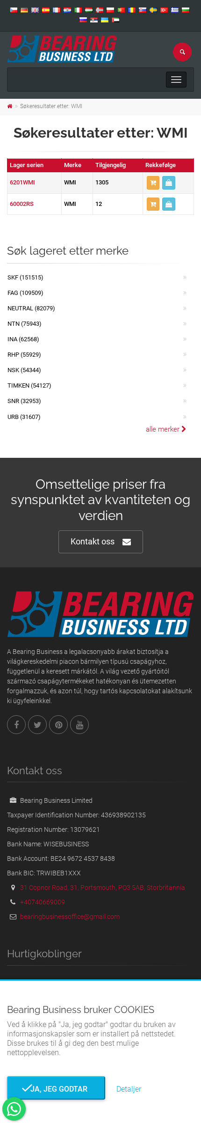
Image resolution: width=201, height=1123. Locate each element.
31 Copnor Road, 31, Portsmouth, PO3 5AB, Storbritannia (102, 887)
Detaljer (128, 1089)
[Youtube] (79, 724)
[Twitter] (37, 724)
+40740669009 (42, 902)
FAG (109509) (25, 292)
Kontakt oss (93, 541)
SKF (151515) (25, 277)
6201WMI (22, 182)
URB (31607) (24, 416)
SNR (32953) (24, 400)
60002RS (22, 203)
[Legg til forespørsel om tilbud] (153, 183)
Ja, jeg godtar (56, 1089)
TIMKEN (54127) (29, 385)
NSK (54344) (24, 370)
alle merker (163, 429)
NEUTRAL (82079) (31, 308)
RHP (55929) (24, 354)
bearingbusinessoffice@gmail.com (70, 916)
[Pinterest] (58, 724)
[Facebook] (16, 724)
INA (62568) (23, 339)
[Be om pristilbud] (168, 183)
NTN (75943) (24, 323)
